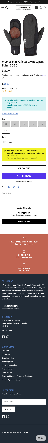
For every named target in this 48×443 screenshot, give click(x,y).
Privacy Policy (7, 369)
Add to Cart (23, 168)
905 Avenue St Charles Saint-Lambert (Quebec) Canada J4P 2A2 (14, 323)
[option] (24, 35)
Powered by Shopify (21, 432)
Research (5, 350)
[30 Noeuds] (23, 7)
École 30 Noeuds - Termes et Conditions (17, 376)
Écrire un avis (24, 221)
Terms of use (7, 372)
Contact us (6, 354)
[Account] (40, 7)
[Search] (7, 7)
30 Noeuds (10, 432)
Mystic (6, 84)
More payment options (24, 181)
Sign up (8, 409)
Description (6, 193)
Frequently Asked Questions (12, 380)
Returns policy (7, 361)
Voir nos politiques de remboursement (22, 158)
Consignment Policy (9, 365)
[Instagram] (7, 336)
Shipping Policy (8, 358)
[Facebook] (3, 336)
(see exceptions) (35, 2)
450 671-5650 (7, 330)
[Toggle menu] (2, 7)
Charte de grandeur (10, 114)
